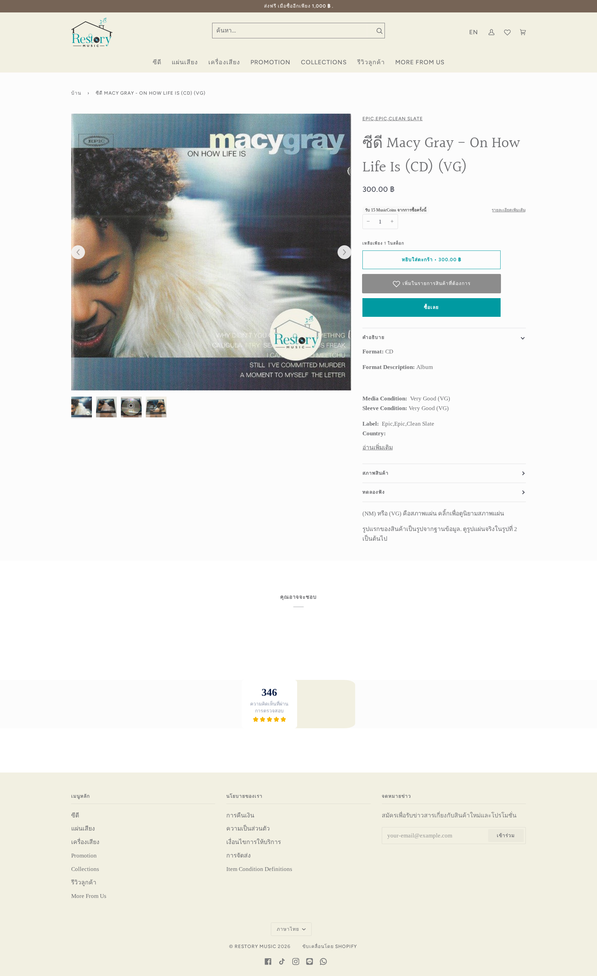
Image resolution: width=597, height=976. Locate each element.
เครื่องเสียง (85, 841)
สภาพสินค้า (375, 473)
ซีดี (75, 815)
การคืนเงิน (240, 815)
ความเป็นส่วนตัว (248, 828)
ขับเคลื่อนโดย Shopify (329, 946)
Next (341, 252)
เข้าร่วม (506, 835)
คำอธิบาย (373, 337)
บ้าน (76, 93)
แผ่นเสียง (83, 828)
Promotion (84, 855)
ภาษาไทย (289, 929)
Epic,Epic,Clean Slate (392, 118)
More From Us (88, 895)
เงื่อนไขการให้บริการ (253, 841)
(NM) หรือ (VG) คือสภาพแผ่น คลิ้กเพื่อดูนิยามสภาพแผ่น (433, 513)
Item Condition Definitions (259, 868)
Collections (85, 868)
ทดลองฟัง (373, 492)
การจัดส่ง (238, 855)
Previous (81, 252)
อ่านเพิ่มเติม (377, 447)
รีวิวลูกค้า (83, 882)
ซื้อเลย (431, 307)
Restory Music (255, 946)
